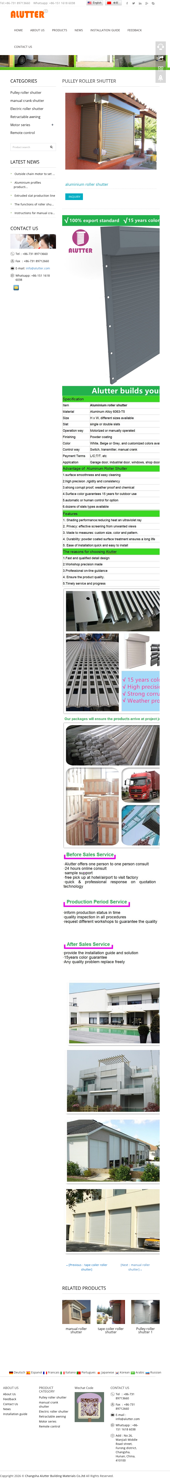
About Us (37, 30)
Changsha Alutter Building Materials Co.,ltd (55, 1476)
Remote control (22, 132)
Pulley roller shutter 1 (145, 1330)
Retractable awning (25, 117)
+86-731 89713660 (17, 3)
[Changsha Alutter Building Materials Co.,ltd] (29, 14)
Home (18, 30)
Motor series (20, 125)
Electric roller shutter (27, 108)
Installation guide (105, 30)
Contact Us (23, 47)
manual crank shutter (27, 100)
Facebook (127, 3)
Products (59, 30)
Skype (152, 3)
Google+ (146, 3)
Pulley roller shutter (89, 81)
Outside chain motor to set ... (34, 174)
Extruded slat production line (34, 196)
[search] (51, 147)
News (79, 30)
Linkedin (140, 3)
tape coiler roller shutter (111, 1330)
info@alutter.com (38, 268)
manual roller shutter (76, 1330)
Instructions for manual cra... (34, 213)
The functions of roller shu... (34, 204)
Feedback (135, 30)
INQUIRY (74, 197)
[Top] (160, 79)
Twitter (133, 3)
